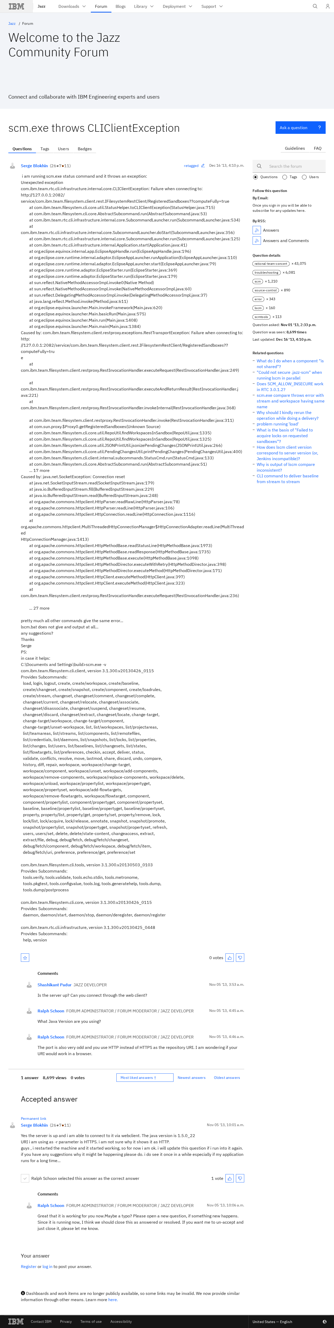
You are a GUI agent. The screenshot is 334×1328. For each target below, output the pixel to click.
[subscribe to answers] (257, 230)
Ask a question (293, 127)
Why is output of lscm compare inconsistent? (286, 467)
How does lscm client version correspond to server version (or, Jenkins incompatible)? (287, 452)
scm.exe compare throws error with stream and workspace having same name (291, 401)
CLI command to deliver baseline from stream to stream (288, 478)
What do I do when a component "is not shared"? (290, 363)
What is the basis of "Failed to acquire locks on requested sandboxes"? (285, 435)
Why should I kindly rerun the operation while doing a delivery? (288, 415)
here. (113, 1299)
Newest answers (192, 1077)
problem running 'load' (278, 423)
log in (47, 1266)
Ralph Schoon (51, 1010)
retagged (191, 165)
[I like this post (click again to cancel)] (229, 957)
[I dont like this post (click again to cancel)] (240, 957)
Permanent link (33, 1118)
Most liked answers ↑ (139, 1077)
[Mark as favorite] (25, 957)
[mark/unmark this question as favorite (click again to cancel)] (25, 957)
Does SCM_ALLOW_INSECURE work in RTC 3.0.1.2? (290, 386)
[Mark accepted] (25, 1178)
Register (29, 1266)
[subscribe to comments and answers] (257, 240)
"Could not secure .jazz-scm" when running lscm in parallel (289, 375)
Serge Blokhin (34, 165)
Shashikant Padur (54, 984)
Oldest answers (227, 1077)
